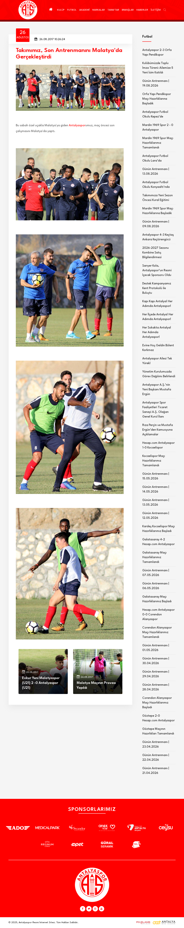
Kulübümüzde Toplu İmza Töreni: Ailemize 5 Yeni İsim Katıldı (157, 68)
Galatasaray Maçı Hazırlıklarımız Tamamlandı (154, 557)
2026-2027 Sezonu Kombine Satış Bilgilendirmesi (155, 252)
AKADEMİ (84, 10)
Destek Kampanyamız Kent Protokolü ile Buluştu (156, 288)
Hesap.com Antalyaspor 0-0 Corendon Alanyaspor (158, 614)
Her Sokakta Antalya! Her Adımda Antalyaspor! (156, 332)
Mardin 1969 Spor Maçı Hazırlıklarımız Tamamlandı (157, 143)
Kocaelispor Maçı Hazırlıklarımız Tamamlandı (153, 461)
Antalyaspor (77, 125)
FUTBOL (72, 10)
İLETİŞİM (156, 10)
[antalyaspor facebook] (82, 908)
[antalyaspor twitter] (89, 908)
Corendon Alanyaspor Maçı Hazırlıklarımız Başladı (157, 702)
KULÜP (61, 10)
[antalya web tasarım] (142, 922)
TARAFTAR (113, 10)
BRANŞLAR (128, 10)
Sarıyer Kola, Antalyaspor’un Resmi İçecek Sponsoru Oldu (157, 270)
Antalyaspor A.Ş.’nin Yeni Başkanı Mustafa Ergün (156, 389)
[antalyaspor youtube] (101, 908)
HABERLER (142, 10)
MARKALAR (98, 10)
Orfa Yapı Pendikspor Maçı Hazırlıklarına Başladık (156, 99)
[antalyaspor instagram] (95, 908)
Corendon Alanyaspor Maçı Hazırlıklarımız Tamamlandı (157, 632)
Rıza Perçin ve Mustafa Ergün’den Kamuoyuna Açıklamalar (157, 430)
